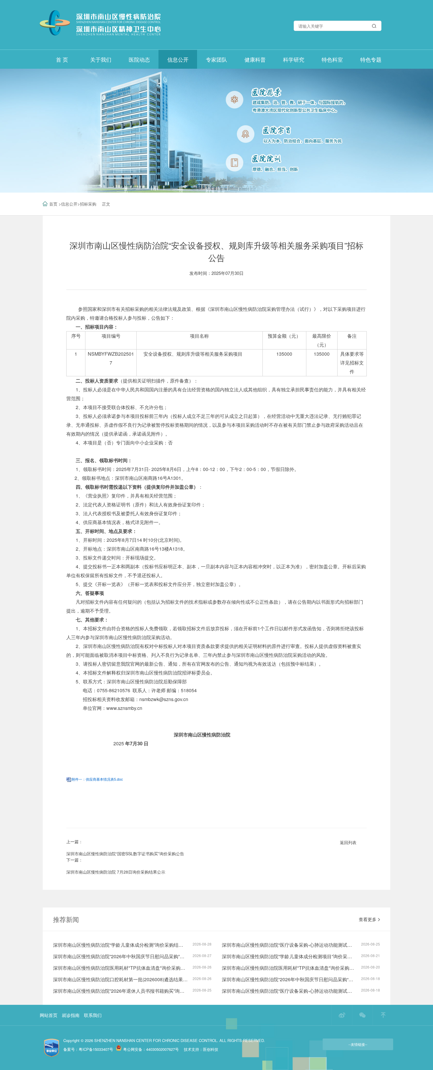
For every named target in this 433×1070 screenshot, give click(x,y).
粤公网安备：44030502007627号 (151, 1049)
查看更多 (367, 919)
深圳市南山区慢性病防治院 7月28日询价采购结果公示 (115, 872)
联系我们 (93, 1015)
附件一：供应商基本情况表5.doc (97, 779)
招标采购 (88, 204)
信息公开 (69, 204)
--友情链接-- (357, 1044)
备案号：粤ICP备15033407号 (88, 1049)
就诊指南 (71, 1015)
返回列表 (348, 842)
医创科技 (210, 1049)
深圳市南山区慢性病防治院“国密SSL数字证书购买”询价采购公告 (125, 853)
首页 (53, 204)
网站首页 (48, 1015)
